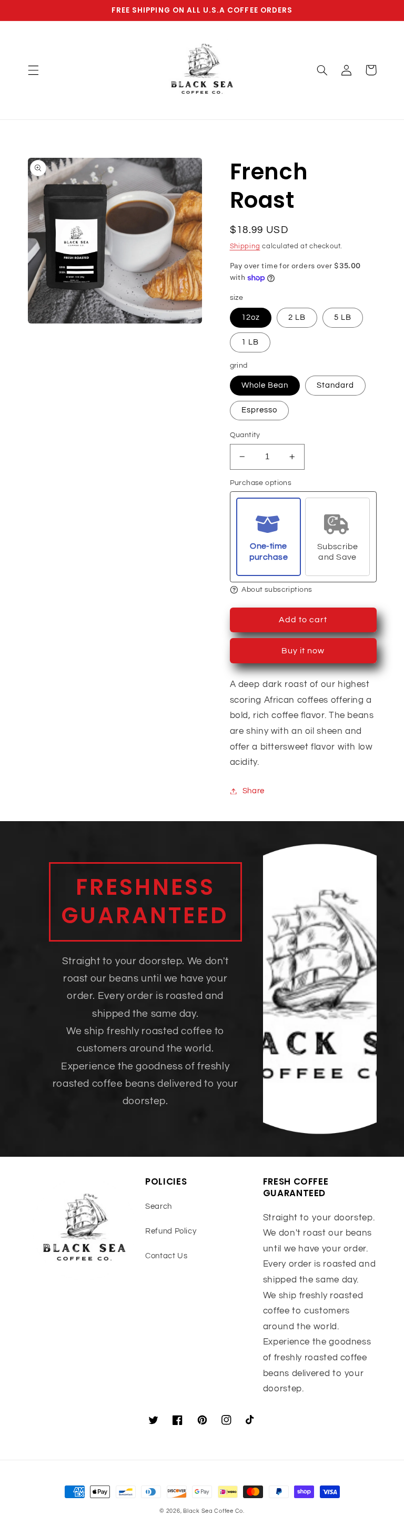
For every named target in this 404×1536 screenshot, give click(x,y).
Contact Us (166, 1256)
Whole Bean (265, 385)
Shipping (245, 246)
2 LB (297, 317)
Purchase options (261, 483)
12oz (250, 317)
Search (158, 1206)
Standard (335, 385)
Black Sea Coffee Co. (214, 1511)
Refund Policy (170, 1231)
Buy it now (303, 650)
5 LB (342, 317)
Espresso (259, 410)
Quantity (245, 435)
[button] (33, 70)
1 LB (250, 342)
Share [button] (254, 791)
